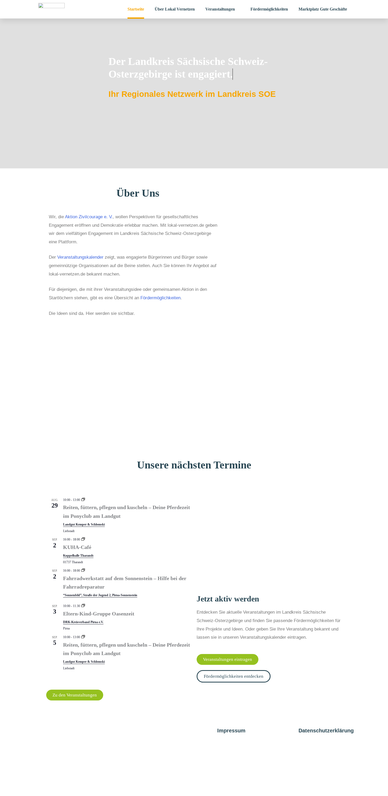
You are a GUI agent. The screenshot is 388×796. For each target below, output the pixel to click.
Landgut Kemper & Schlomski (84, 524)
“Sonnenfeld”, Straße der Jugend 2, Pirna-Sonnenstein (100, 595)
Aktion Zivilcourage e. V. (89, 216)
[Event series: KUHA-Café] (83, 539)
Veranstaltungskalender (80, 257)
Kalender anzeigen (60, 676)
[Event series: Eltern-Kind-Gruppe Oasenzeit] (83, 606)
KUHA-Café (77, 547)
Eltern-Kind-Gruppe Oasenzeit (98, 614)
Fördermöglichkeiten (160, 297)
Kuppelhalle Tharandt (78, 555)
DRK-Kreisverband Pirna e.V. (83, 622)
